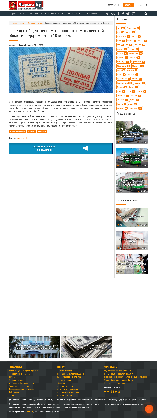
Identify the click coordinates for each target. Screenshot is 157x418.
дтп (120, 45)
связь (120, 91)
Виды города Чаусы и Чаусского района (120, 371)
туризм (134, 100)
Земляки (94, 13)
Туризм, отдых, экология (19, 386)
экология (122, 108)
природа (136, 79)
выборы (131, 41)
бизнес (130, 32)
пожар (121, 74)
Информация (14, 392)
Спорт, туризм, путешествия (67, 392)
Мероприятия (67, 13)
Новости (127, 5)
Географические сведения (19, 374)
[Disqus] (61, 228)
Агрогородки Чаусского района (21, 383)
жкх (128, 45)
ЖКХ (78, 13)
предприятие (123, 79)
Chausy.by (29, 412)
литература (122, 62)
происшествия (124, 83)
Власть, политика (63, 380)
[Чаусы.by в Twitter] (128, 13)
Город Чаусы (113, 5)
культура (135, 57)
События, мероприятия (65, 371)
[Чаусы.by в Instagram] (133, 13)
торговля (135, 96)
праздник (133, 74)
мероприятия (137, 62)
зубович (133, 49)
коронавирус (135, 53)
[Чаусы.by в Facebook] (123, 13)
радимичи (139, 83)
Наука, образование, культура (68, 377)
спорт (130, 91)
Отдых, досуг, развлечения (67, 389)
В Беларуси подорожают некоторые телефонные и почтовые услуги (36, 346)
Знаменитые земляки (17, 380)
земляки (121, 49)
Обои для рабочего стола (114, 383)
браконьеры (123, 36)
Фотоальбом (142, 5)
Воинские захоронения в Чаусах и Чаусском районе (125, 377)
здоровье (139, 45)
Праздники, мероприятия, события (118, 374)
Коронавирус (33, 13)
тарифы (141, 91)
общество (137, 66)
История (12, 377)
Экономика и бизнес (64, 386)
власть (136, 36)
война (120, 41)
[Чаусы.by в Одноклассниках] (118, 13)
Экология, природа (64, 395)
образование (123, 66)
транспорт (122, 100)
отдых (121, 70)
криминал (122, 57)
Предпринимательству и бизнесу (22, 389)
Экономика (53, 13)
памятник (132, 70)
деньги (142, 41)
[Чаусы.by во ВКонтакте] (113, 13)
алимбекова (132, 28)
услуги (132, 104)
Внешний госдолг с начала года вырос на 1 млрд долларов (87, 346)
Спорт (85, 13)
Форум (11, 395)
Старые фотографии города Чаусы (118, 380)
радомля (122, 87)
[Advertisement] (61, 174)
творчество (122, 96)
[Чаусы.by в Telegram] (107, 13)
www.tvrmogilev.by (23, 138)
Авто (43, 13)
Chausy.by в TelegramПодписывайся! (44, 148)
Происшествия (17, 13)
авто (120, 28)
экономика (135, 108)
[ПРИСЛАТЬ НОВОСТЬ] (149, 409)
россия (133, 87)
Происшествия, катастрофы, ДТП (70, 374)
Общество (60, 383)
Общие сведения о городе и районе (23, 371)
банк (120, 32)
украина (121, 104)
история (121, 53)
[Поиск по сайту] (145, 13)
